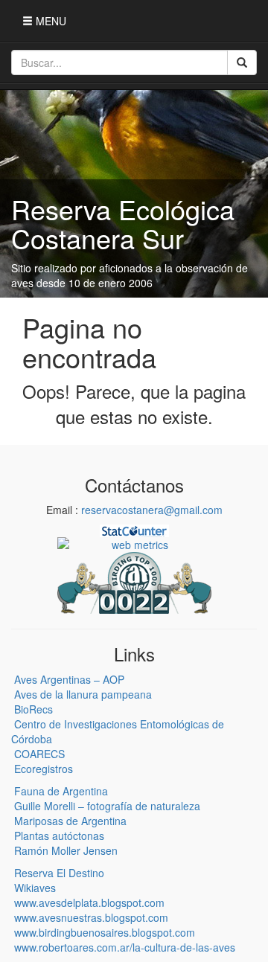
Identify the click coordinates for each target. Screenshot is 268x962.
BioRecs (33, 709)
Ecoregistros (43, 768)
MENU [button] (49, 20)
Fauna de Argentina (61, 790)
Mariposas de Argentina (70, 820)
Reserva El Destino (59, 872)
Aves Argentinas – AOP (69, 679)
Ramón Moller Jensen (66, 850)
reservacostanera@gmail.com (152, 509)
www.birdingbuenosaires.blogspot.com (104, 932)
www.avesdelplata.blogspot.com (89, 902)
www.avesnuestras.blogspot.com (91, 917)
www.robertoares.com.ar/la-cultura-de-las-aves (124, 947)
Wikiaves (35, 887)
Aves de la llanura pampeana (83, 694)
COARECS (39, 753)
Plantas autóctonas (59, 835)
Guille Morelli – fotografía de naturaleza (107, 805)
